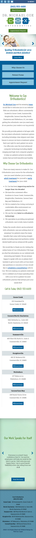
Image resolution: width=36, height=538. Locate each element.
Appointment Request (18, 31)
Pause (1, 36)
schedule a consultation (17, 268)
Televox (15, 531)
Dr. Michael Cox (9, 104)
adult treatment (10, 178)
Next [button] (32, 453)
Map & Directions (18, 10)
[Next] (33, 43)
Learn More (18, 57)
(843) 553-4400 (18, 6)
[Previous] (3, 43)
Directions (18, 310)
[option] (18, 461)
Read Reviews (18, 479)
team (31, 104)
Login (21, 531)
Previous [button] (3, 453)
